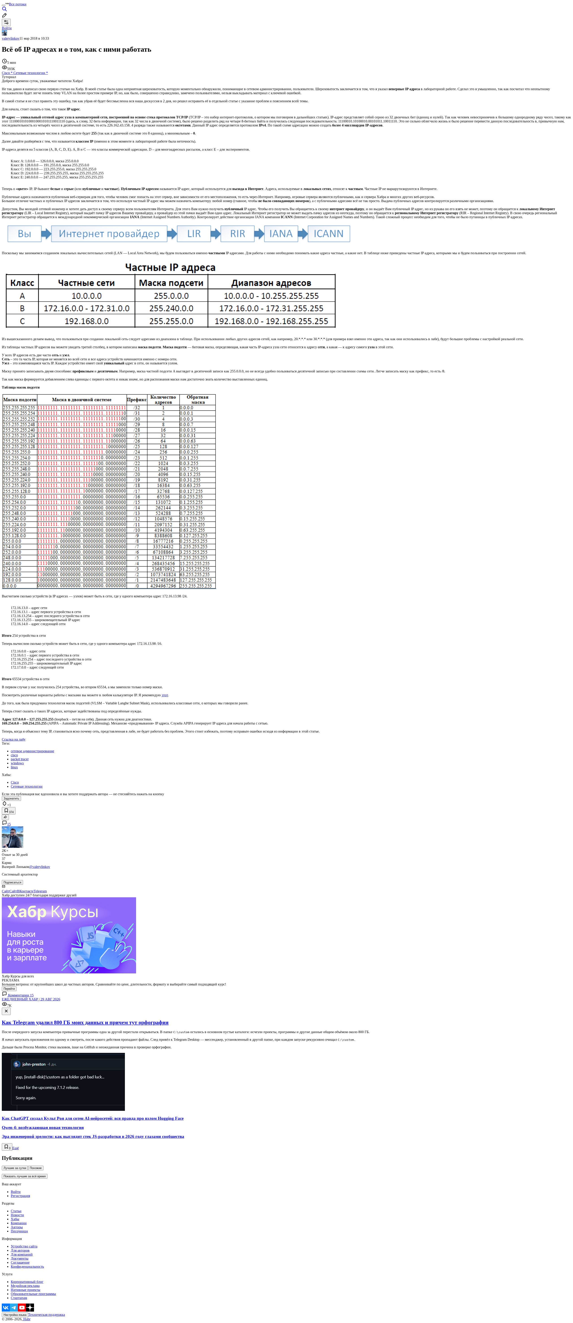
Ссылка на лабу (14, 739)
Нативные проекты (25, 1290)
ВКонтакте (25, 891)
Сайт (5, 891)
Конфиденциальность (27, 1266)
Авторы (17, 1227)
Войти (16, 1192)
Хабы (15, 1219)
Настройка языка (15, 1315)
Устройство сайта (24, 1246)
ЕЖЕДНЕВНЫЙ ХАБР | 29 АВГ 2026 (31, 999)
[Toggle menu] (3, 5)
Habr (26, 1319)
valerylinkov (10, 38)
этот (165, 695)
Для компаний (22, 1254)
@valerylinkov (39, 867)
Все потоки (17, 4)
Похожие (36, 1168)
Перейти (9, 988)
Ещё (15, 1148)
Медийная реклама (25, 1286)
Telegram (40, 891)
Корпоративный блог (27, 1282)
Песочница (19, 1231)
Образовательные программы (33, 1294)
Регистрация (20, 1196)
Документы (19, 1258)
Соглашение (20, 1262)
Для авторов (20, 1250)
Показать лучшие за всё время (25, 1176)
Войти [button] (7, 28)
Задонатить (11, 798)
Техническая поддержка (46, 1315)
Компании (19, 1223)
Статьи (16, 1211)
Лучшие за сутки (15, 1168)
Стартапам (19, 1298)
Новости (17, 1215)
